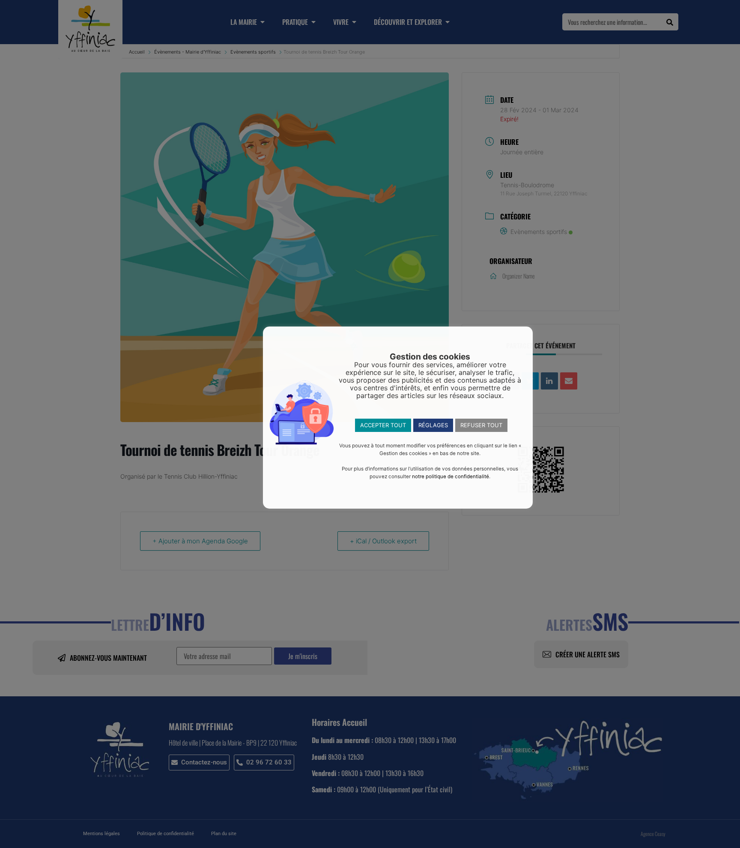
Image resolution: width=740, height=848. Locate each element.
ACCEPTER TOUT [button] (383, 425)
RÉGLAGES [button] (433, 425)
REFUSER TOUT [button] (481, 425)
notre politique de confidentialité (450, 476)
